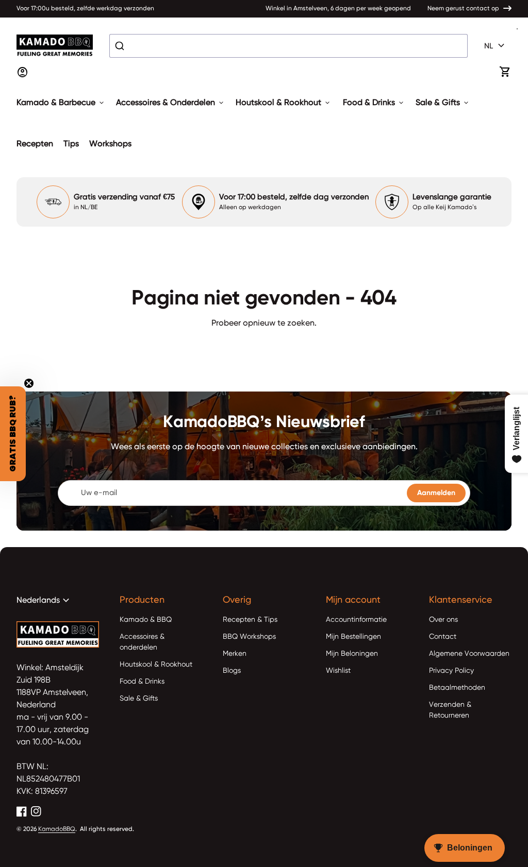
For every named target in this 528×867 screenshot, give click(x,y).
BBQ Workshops (249, 636)
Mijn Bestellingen (353, 636)
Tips (71, 144)
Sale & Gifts (443, 103)
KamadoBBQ (56, 829)
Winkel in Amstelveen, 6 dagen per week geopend (338, 9)
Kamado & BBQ (146, 619)
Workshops (110, 144)
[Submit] (121, 46)
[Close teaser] (29, 383)
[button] (13, 433)
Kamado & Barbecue (61, 103)
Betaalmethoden (457, 687)
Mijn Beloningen (352, 653)
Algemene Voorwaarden (469, 653)
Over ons (443, 619)
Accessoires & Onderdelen (170, 103)
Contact (442, 636)
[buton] (495, 46)
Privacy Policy (451, 670)
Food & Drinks (374, 103)
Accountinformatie (356, 619)
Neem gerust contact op (463, 9)
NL (495, 46)
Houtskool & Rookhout (284, 103)
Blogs (232, 670)
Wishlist (338, 670)
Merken (234, 653)
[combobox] (288, 46)
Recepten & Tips (250, 619)
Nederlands (44, 600)
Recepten (34, 144)
